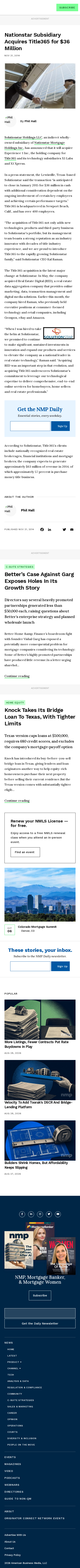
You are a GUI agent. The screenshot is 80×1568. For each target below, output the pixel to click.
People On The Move (21, 1444)
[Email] (72, 529)
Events (10, 1457)
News (8, 1342)
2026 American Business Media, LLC (25, 1563)
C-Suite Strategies (19, 566)
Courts (12, 1432)
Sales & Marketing (20, 1406)
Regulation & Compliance (24, 1387)
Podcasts (12, 1477)
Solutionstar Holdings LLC (23, 137)
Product (13, 1362)
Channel (13, 1368)
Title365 (10, 158)
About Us (9, 1541)
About (9, 1511)
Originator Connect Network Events (34, 1518)
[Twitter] (64, 529)
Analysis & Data (18, 1381)
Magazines (12, 1464)
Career (12, 1413)
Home (10, 1349)
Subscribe (67, 7)
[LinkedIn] (49, 529)
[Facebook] (42, 529)
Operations (15, 1425)
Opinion (12, 1419)
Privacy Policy (12, 1555)
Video (8, 1470)
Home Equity (15, 702)
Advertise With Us (15, 1535)
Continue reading (17, 676)
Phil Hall (30, 121)
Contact (9, 1548)
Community (14, 1394)
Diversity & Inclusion (21, 1438)
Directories (13, 1491)
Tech (10, 1374)
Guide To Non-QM (17, 1498)
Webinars (11, 1484)
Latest (12, 1355)
